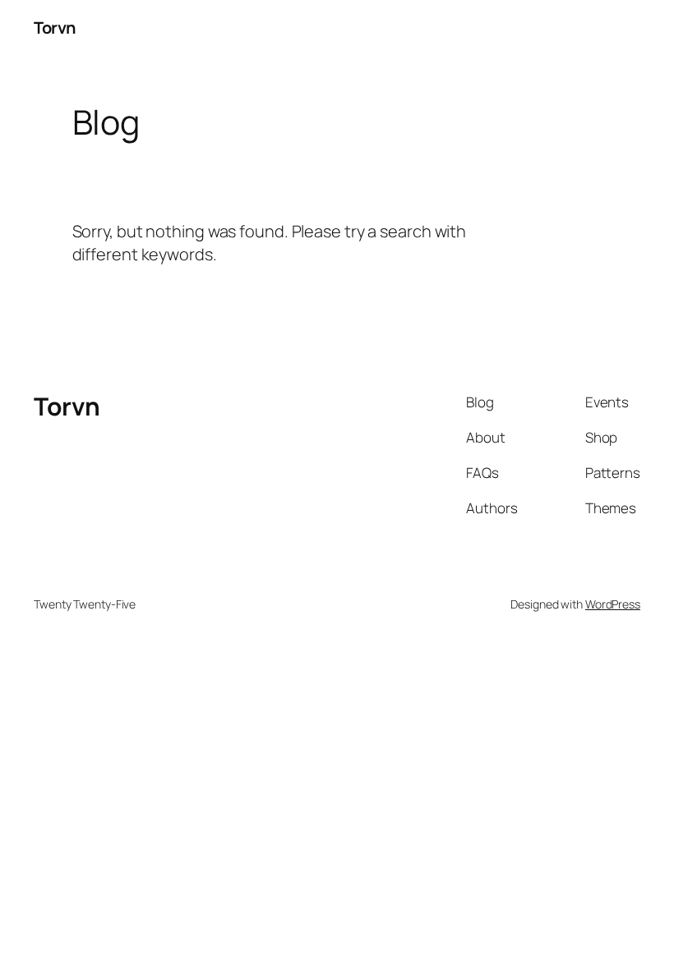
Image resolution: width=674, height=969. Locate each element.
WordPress (612, 604)
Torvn (55, 27)
